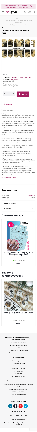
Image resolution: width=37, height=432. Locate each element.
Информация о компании (18, 345)
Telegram (26, 406)
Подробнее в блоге (9, 177)
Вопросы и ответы (19, 397)
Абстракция (15, 79)
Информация (18, 357)
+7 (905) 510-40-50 (20, 415)
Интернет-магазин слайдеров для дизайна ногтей (18, 338)
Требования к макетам (18, 394)
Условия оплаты (18, 366)
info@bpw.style (20, 419)
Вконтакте (10, 406)
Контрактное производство (18, 381)
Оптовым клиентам (18, 376)
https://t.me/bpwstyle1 (20, 7)
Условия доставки (18, 361)
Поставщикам (18, 371)
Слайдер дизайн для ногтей (21, 77)
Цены (18, 386)
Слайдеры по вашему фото (18, 350)
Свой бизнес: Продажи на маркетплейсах (18, 384)
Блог (18, 348)
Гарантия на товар (18, 368)
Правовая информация (18, 343)
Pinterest (20, 406)
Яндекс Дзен (15, 406)
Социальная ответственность (18, 353)
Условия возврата (18, 363)
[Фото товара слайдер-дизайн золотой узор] (18, 51)
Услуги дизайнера (18, 392)
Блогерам (18, 373)
